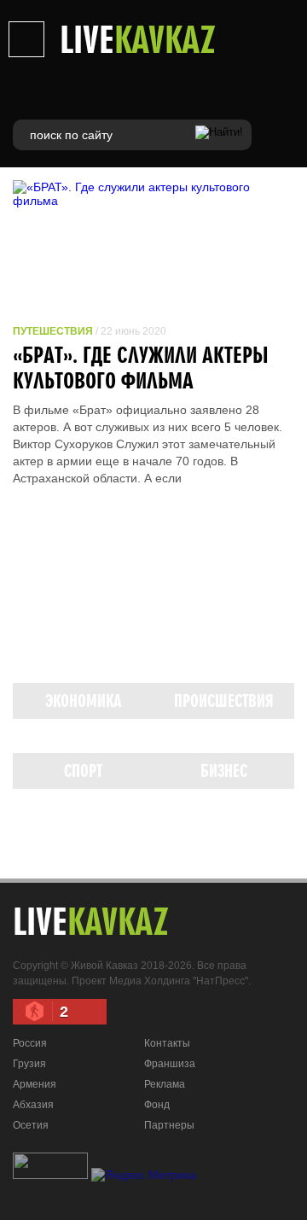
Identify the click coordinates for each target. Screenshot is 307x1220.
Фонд (157, 1105)
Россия (30, 1043)
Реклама (164, 1084)
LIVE (138, 38)
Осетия (31, 1125)
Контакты (167, 1043)
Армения (34, 1084)
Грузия (29, 1064)
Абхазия (33, 1105)
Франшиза (169, 1064)
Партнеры (169, 1125)
